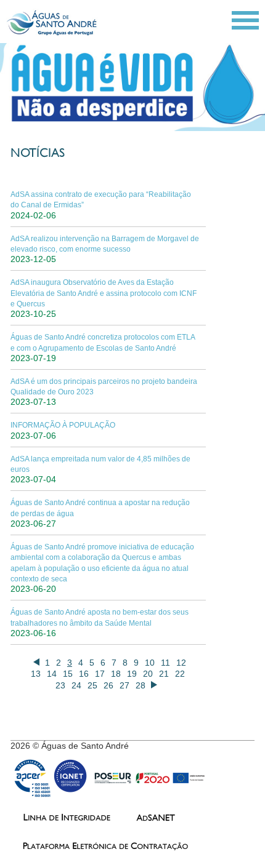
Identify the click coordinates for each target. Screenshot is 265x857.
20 (148, 674)
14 (52, 674)
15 (68, 674)
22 (180, 674)
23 (60, 685)
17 (100, 674)
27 (124, 685)
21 (164, 674)
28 (140, 685)
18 (116, 674)
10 (150, 663)
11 (165, 663)
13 (36, 674)
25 (92, 685)
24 (76, 685)
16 (84, 674)
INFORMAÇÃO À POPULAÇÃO (62, 425)
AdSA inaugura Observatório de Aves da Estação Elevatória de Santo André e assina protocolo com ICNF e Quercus (103, 293)
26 (108, 685)
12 (181, 663)
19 (132, 674)
